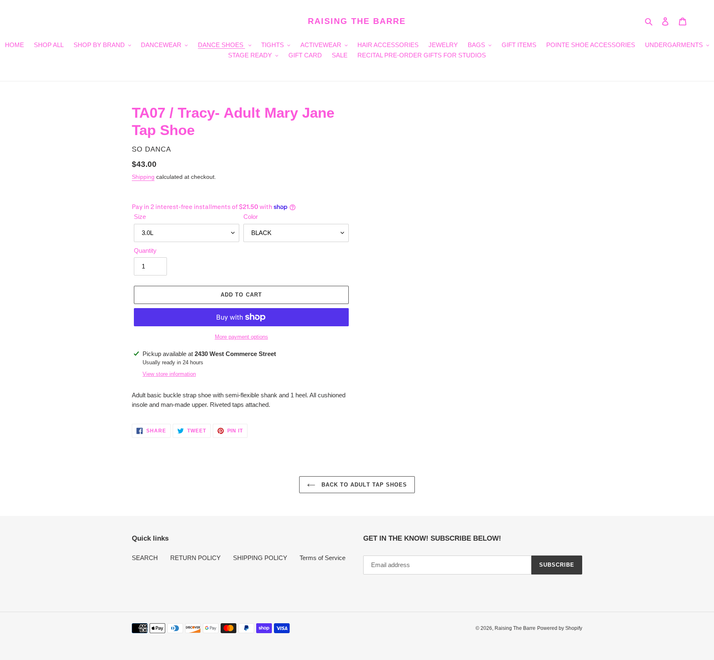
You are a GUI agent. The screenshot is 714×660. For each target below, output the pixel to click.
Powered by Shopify (559, 628)
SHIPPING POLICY (260, 557)
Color (250, 216)
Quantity (145, 250)
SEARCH (145, 557)
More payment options (241, 337)
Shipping (143, 176)
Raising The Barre (357, 21)
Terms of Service (322, 557)
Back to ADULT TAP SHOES (363, 485)
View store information (169, 374)
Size (140, 216)
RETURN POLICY (195, 557)
